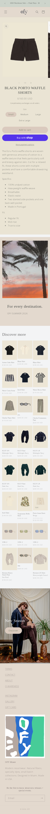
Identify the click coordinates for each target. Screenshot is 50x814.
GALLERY (9, 701)
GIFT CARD (10, 707)
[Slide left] (19, 83)
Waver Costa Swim (8, 391)
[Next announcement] (45, 3)
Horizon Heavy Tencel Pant (7, 575)
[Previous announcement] (5, 3)
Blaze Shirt (21, 361)
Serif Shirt (21, 390)
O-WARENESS (12, 686)
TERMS (8, 668)
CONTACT (10, 674)
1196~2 (4, 542)
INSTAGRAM (11, 695)
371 (19, 415)
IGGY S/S (7, 452)
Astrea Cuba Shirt (8, 362)
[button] (6, 12)
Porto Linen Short (39, 514)
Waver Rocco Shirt (39, 390)
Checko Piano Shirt (8, 418)
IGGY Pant (23, 452)
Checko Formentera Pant (39, 419)
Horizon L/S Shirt (40, 574)
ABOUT (9, 680)
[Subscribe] (42, 798)
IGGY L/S (38, 452)
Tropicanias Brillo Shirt (24, 515)
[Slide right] (31, 83)
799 (19, 566)
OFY (28, 809)
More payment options (25, 144)
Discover (13, 630)
